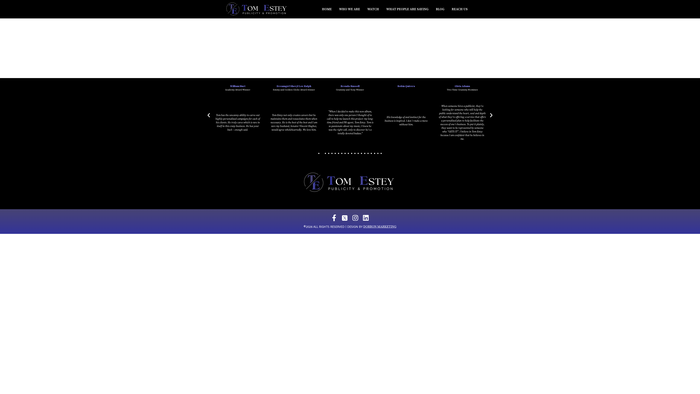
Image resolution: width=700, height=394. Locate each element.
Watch (373, 9)
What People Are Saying (407, 9)
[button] (318, 153)
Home (327, 9)
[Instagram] (355, 218)
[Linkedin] (366, 218)
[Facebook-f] (334, 218)
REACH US (460, 9)
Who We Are (349, 9)
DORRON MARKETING (379, 227)
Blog (440, 9)
